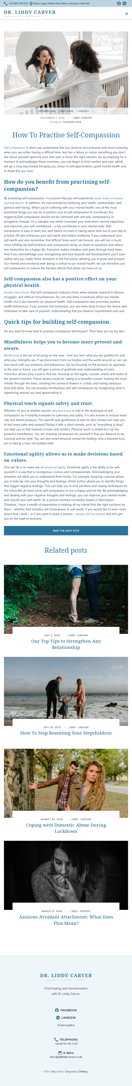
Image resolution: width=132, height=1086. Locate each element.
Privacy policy (66, 1025)
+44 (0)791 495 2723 (18, 3)
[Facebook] (120, 3)
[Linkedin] (125, 3)
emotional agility (54, 467)
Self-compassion (14, 147)
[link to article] (66, 599)
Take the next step (66, 530)
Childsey (83, 1071)
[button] (127, 14)
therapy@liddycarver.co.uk (66, 1057)
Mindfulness (11, 355)
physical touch (62, 410)
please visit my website (90, 514)
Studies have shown (17, 292)
